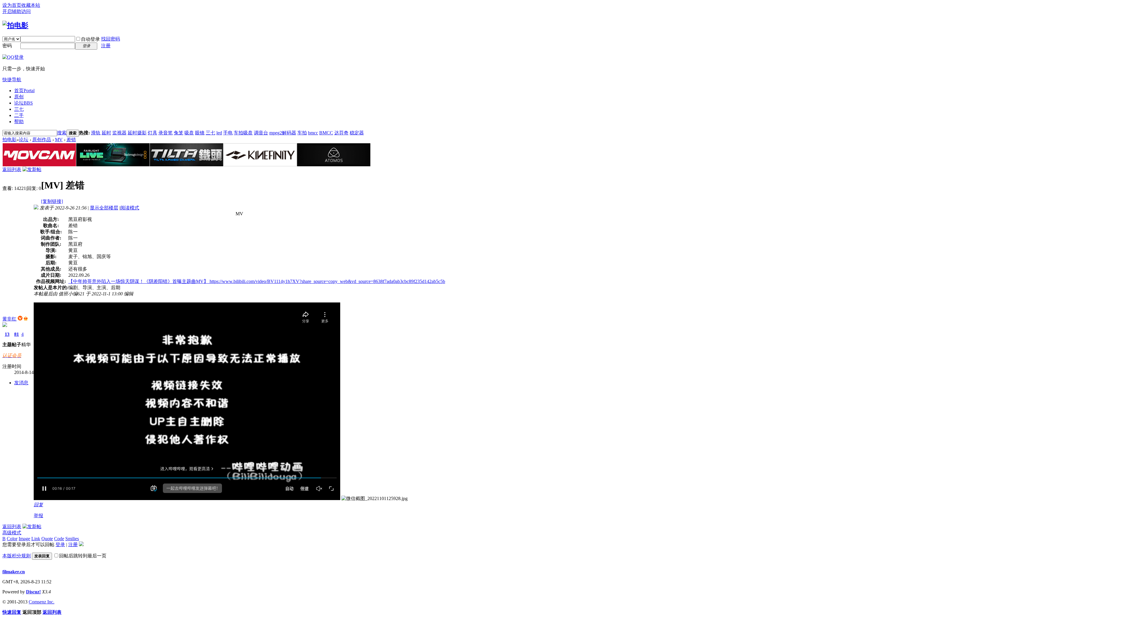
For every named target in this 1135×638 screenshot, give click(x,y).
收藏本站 (30, 5)
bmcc (313, 132)
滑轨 (95, 132)
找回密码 (110, 38)
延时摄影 (137, 132)
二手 (19, 115)
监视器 (119, 132)
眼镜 (200, 132)
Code (59, 538)
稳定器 (357, 132)
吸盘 (189, 132)
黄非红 (9, 318)
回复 (38, 504)
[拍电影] (15, 25)
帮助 (19, 121)
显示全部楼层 (104, 207)
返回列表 (11, 169)
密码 (7, 45)
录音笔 (165, 132)
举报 (38, 515)
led (219, 132)
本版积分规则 (16, 555)
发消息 (21, 382)
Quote (47, 538)
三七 (19, 109)
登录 (60, 544)
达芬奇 (341, 132)
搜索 (62, 132)
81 (16, 334)
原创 (19, 96)
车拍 (302, 132)
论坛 (23, 102)
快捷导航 (11, 79)
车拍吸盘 (243, 132)
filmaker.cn (13, 571)
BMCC (326, 132)
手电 (228, 132)
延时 (106, 132)
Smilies (72, 538)
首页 (24, 90)
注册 (106, 45)
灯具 (152, 132)
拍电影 (9, 139)
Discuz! (33, 591)
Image (24, 538)
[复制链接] (52, 201)
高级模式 (11, 532)
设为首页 (11, 5)
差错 (71, 139)
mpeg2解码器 (282, 132)
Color (12, 538)
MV (59, 139)
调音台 (261, 132)
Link (35, 538)
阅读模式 (129, 207)
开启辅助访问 (16, 11)
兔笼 (178, 132)
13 (7, 334)
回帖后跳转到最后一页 (82, 555)
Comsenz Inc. (41, 601)
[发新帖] (31, 169)
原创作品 (41, 139)
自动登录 (90, 39)
